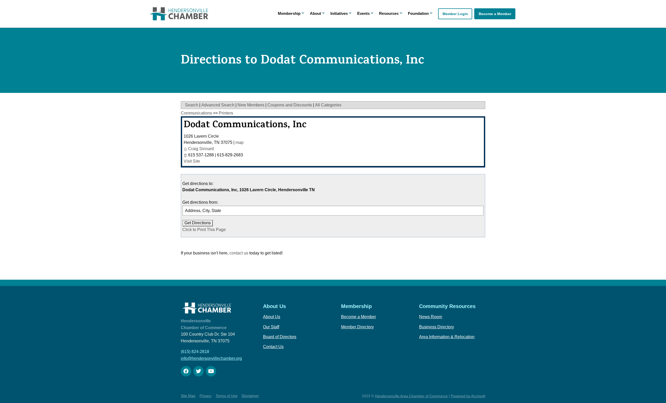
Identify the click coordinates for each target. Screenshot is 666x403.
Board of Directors (279, 337)
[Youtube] (211, 371)
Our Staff (271, 327)
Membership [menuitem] (289, 13)
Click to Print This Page (204, 229)
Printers (226, 113)
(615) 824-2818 (195, 351)
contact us (238, 253)
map (239, 142)
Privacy (206, 396)
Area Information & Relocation (447, 337)
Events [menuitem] (363, 13)
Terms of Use (227, 396)
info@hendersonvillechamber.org (211, 358)
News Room (430, 317)
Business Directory (436, 327)
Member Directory (357, 327)
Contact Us (273, 346)
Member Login (455, 14)
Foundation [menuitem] (418, 13)
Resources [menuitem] (389, 13)
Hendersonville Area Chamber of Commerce (411, 396)
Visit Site (192, 161)
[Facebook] (186, 371)
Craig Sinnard (201, 148)
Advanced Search (217, 105)
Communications (196, 113)
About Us (271, 317)
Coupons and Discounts (289, 105)
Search (191, 105)
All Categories (328, 105)
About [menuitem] (315, 13)
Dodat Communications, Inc (245, 125)
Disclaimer (250, 396)
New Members (251, 105)
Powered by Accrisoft (468, 396)
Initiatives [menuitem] (339, 13)
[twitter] (198, 371)
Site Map (188, 396)
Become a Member (495, 14)
